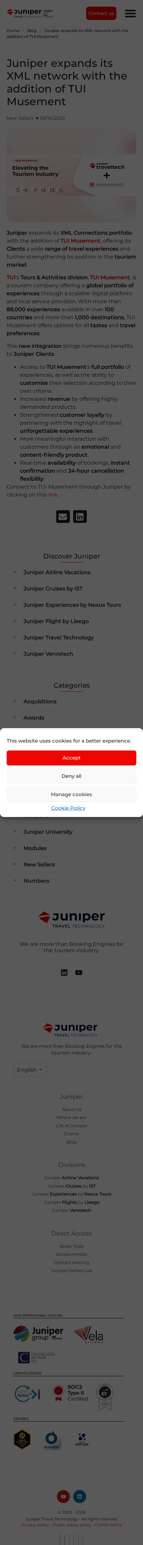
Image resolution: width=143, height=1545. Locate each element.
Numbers (36, 881)
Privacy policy (35, 1524)
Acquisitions (40, 701)
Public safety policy (72, 1524)
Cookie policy (108, 1524)
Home (13, 30)
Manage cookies (71, 794)
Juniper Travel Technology (59, 637)
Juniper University (48, 832)
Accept (71, 758)
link (53, 495)
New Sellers (20, 118)
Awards (34, 718)
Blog (32, 30)
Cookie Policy (68, 807)
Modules (35, 848)
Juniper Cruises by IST (53, 588)
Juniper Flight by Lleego (56, 621)
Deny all (71, 776)
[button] (63, 516)
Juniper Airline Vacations (57, 572)
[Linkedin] (79, 1496)
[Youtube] (63, 1496)
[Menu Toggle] (130, 13)
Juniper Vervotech (48, 654)
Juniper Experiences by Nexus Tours (72, 605)
